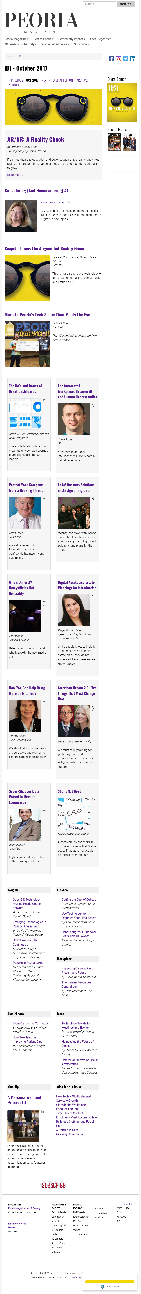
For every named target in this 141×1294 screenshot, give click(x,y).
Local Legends (99, 39)
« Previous (16, 80)
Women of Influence (54, 44)
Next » (45, 80)
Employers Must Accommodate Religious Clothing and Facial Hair (76, 1122)
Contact (121, 1212)
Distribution (101, 1213)
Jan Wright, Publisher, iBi (54, 202)
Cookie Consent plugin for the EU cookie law (110, 1287)
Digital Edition (63, 80)
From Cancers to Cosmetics (30, 1023)
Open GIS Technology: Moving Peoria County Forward (27, 904)
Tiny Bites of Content (69, 1113)
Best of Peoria (42, 39)
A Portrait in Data (67, 1130)
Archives (82, 80)
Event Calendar (81, 1216)
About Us (121, 1216)
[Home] (42, 23)
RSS (86, 1234)
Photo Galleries (81, 1225)
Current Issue (15, 1212)
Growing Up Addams (69, 1134)
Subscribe (80, 44)
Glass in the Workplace (71, 1105)
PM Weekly (79, 1212)
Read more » (15, 175)
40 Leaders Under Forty (20, 44)
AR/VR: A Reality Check (35, 139)
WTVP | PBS (123, 1207)
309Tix (120, 1221)
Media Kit (100, 1217)
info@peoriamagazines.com (79, 1277)
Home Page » (129, 1204)
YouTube (77, 1234)
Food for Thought (67, 1109)
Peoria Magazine (15, 39)
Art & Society (33, 1208)
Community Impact (70, 39)
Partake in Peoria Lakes (28, 962)
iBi (20, 56)
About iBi (15, 84)
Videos (76, 1230)
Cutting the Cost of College (79, 899)
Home (11, 56)
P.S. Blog (77, 1221)
